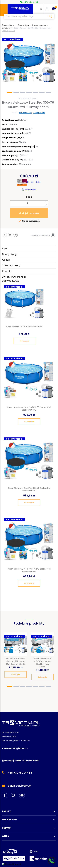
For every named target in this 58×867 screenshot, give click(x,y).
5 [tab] (35, 92)
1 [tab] (9, 92)
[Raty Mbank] (29, 189)
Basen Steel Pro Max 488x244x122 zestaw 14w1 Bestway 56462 (15, 661)
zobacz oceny (25, 112)
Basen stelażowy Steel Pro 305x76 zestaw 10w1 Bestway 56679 (29, 408)
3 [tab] (22, 92)
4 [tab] (29, 92)
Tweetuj (10, 235)
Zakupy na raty (11, 265)
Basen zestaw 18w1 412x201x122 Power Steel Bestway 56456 (42, 662)
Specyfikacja (10, 254)
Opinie (6, 259)
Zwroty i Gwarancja (14, 276)
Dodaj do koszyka (29, 213)
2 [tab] (16, 92)
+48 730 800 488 (30, 2)
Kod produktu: (25, 99)
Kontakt (6, 271)
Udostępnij (5, 235)
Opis (5, 248)
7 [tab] (48, 92)
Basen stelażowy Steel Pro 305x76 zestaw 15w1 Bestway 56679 (29, 570)
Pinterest (16, 235)
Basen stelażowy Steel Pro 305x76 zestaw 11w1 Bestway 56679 (29, 489)
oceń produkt (39, 112)
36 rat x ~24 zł (34, 182)
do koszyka (24, 341)
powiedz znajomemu (42, 235)
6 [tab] (42, 92)
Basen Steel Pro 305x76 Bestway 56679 (24, 326)
